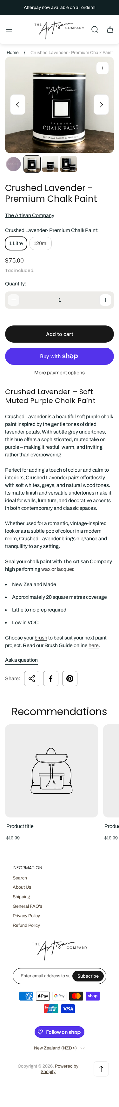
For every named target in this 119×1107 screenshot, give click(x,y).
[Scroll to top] (101, 1068)
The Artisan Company (29, 215)
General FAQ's (27, 906)
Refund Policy (26, 925)
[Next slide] (101, 104)
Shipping (21, 896)
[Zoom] (102, 68)
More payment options (59, 372)
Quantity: (15, 283)
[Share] (31, 678)
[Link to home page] (59, 950)
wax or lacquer (57, 569)
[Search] (95, 30)
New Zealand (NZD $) (55, 1048)
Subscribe (88, 976)
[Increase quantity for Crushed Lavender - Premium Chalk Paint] (105, 300)
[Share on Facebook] (50, 678)
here (94, 645)
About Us (22, 887)
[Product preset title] (51, 770)
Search (20, 878)
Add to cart (59, 334)
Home (13, 52)
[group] (13, 164)
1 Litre (16, 243)
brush (41, 637)
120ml (41, 243)
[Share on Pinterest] (69, 678)
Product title (20, 826)
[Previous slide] (17, 104)
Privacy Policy (26, 915)
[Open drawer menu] (9, 29)
